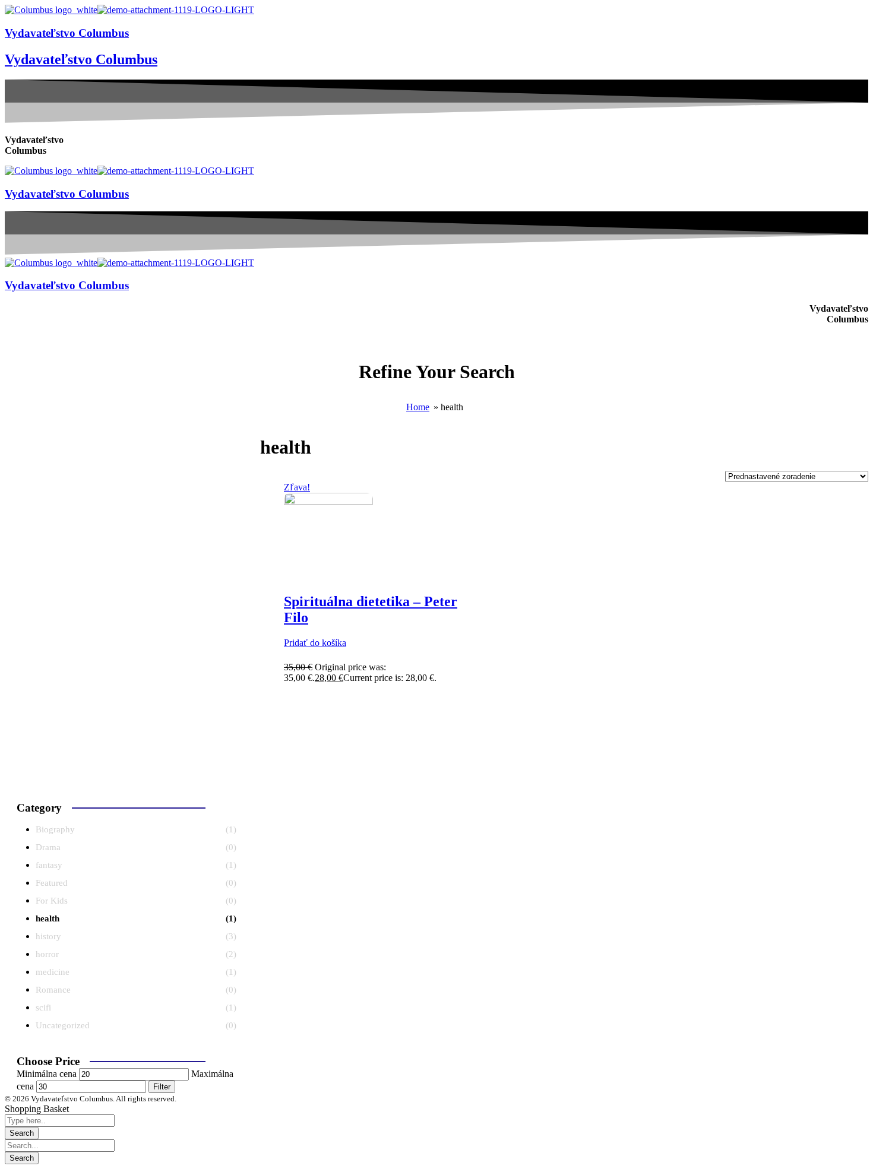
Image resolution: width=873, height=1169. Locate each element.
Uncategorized (63, 1025)
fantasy (49, 865)
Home (417, 407)
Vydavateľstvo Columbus (67, 33)
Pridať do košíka (315, 643)
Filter (161, 1086)
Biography (55, 829)
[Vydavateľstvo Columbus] (51, 10)
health (47, 918)
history (48, 936)
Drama (48, 847)
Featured (52, 883)
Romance (53, 989)
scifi (43, 1007)
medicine (52, 972)
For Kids (52, 900)
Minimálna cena (47, 1074)
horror (47, 954)
